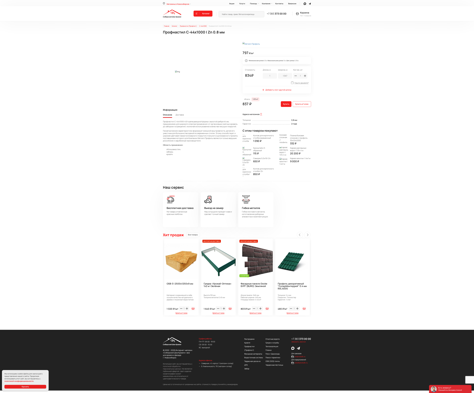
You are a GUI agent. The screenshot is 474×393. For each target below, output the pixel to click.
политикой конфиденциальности (19, 381)
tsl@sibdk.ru (300, 356)
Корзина (304, 12)
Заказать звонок (298, 342)
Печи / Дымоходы (273, 354)
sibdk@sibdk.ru (301, 362)
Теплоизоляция (272, 346)
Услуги (242, 3)
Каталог (206, 13)
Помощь (253, 3)
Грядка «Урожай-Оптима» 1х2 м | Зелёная (217, 285)
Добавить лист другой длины (278, 90)
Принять (25, 386)
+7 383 (276, 13)
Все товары (193, 234)
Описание (167, 115)
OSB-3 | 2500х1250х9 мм (180, 283)
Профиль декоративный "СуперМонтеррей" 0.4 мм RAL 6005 (292, 286)
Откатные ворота (273, 339)
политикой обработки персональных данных (172, 367)
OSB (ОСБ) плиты (273, 361)
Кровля (247, 343)
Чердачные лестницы (274, 365)
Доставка (180, 115)
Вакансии (292, 3)
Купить (286, 104)
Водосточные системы (253, 357)
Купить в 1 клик (301, 104)
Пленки (269, 350)
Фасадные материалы (253, 354)
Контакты (279, 3)
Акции (231, 3)
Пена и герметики (273, 357)
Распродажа (249, 339)
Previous (300, 235)
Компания (266, 3)
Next (307, 235)
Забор (246, 368)
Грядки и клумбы (272, 343)
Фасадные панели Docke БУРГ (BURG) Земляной (254, 285)
